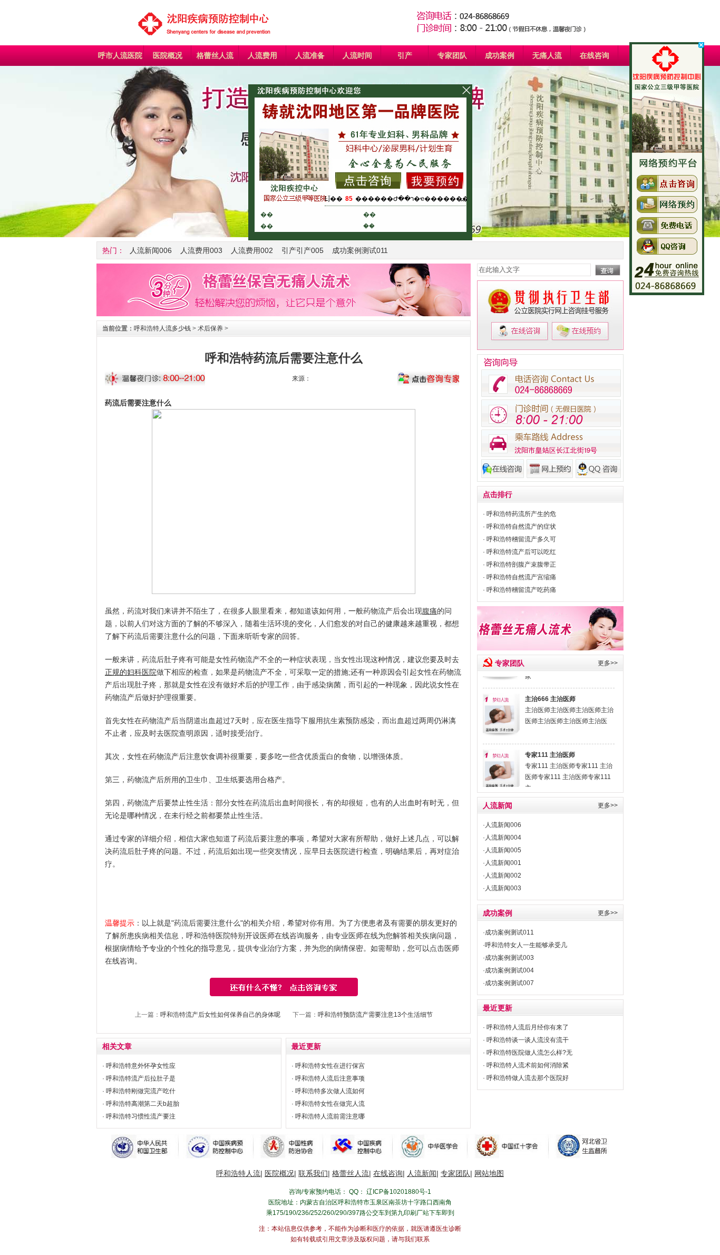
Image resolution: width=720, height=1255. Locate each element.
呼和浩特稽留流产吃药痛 (521, 590)
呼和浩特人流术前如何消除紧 (528, 1065)
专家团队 (452, 55)
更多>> (608, 663)
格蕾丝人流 (215, 55)
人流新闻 (497, 805)
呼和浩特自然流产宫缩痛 (521, 577)
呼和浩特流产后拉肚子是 (141, 1078)
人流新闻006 (151, 250)
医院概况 (167, 55)
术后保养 (210, 328)
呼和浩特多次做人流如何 (330, 1091)
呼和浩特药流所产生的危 (521, 514)
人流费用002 (252, 250)
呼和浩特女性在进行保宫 (330, 1065)
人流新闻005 (503, 850)
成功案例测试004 (509, 970)
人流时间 (357, 55)
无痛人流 (547, 55)
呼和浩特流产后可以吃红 (521, 552)
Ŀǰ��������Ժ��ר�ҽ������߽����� (409, 198)
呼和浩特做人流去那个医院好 (528, 1078)
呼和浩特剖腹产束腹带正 (521, 564)
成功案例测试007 (509, 983)
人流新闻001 (503, 863)
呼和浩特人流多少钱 (162, 328)
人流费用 (262, 55)
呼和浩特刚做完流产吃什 (141, 1091)
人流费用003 (201, 250)
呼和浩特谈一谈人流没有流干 (528, 1040)
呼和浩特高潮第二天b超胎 (142, 1103)
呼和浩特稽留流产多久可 (521, 539)
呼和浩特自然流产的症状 (521, 526)
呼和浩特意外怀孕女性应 (141, 1065)
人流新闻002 (503, 875)
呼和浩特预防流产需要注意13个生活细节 (375, 1014)
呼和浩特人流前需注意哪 (330, 1116)
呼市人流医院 (120, 55)
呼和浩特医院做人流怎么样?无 (529, 1052)
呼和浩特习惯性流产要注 (141, 1116)
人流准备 (310, 55)
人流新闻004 (503, 837)
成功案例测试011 (360, 250)
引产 (404, 55)
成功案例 (499, 55)
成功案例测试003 (509, 957)
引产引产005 (302, 250)
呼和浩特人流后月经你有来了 (528, 1027)
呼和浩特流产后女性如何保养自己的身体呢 (220, 1014)
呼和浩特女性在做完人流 (330, 1103)
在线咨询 (594, 55)
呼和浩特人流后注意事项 (330, 1078)
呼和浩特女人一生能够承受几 (526, 945)
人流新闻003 (503, 888)
